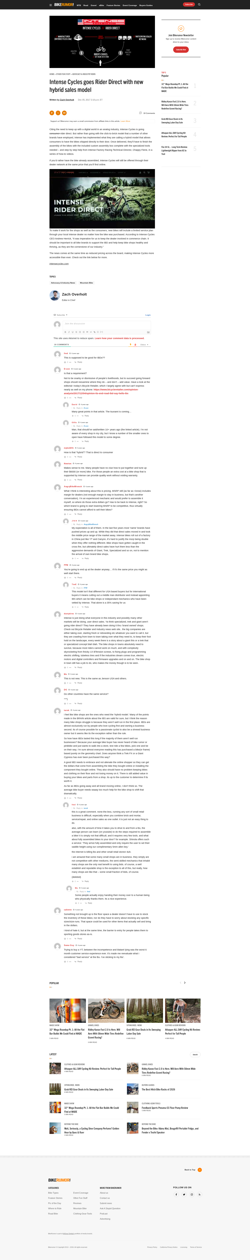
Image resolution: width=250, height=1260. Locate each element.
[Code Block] (91, 332)
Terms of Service (196, 1247)
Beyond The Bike (71, 1124)
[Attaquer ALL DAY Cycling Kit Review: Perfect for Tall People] (183, 1011)
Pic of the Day (54, 1203)
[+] (101, 332)
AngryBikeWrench (73, 486)
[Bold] (65, 332)
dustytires (69, 613)
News (139, 1025)
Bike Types (53, 1193)
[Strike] (76, 332)
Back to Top (190, 1170)
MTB (79, 5)
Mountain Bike (86, 283)
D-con (86, 408)
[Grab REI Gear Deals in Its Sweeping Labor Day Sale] (145, 1011)
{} (98, 332)
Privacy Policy (152, 1247)
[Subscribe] (199, 1194)
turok (86, 808)
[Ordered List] (80, 332)
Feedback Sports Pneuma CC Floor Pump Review (165, 1107)
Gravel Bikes (93, 1025)
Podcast (103, 1214)
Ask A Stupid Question (110, 1208)
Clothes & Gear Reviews (175, 1025)
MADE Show (54, 1025)
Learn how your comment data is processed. (119, 338)
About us (104, 1193)
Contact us (105, 1198)
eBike (101, 5)
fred (88, 892)
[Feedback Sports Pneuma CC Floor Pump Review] (132, 1107)
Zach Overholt (67, 100)
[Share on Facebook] (51, 113)
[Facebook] (175, 1194)
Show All (195, 1054)
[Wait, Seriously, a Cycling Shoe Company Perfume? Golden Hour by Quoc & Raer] (55, 1128)
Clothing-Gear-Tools (151, 1103)
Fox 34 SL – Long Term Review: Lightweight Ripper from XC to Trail (174, 150)
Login (148, 315)
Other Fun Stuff (80, 1198)
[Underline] (72, 332)
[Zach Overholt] (54, 296)
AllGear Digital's (68, 1234)
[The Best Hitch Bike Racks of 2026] (132, 1089)
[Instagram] (191, 1194)
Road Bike (53, 1214)
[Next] (185, 982)
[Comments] (141, 113)
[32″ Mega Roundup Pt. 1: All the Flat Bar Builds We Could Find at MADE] (67, 1011)
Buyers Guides (146, 5)
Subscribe (189, 4)
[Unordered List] (83, 332)
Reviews (77, 1203)
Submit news (106, 1203)
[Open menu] (50, 5)
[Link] (94, 332)
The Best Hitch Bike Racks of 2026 (158, 1089)
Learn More (125, 121)
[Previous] (181, 982)
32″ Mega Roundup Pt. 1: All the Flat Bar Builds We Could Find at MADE (174, 87)
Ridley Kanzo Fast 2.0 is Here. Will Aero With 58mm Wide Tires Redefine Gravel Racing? (174, 105)
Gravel (93, 5)
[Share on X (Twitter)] (58, 113)
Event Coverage (130, 5)
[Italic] (69, 332)
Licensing (183, 1247)
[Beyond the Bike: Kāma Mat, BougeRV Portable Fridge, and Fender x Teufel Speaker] (132, 1128)
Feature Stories (113, 5)
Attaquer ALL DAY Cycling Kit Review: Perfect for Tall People (92, 1068)
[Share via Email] (64, 113)
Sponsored (131, 1025)
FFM (85, 588)
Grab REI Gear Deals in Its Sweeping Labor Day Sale (88, 1089)
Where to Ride (54, 1208)
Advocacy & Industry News (63, 283)
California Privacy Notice (168, 1247)
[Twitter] (183, 1194)
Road (85, 5)
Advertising (105, 1219)
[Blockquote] (87, 332)
